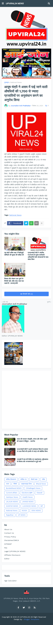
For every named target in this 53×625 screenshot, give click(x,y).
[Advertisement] (26, 399)
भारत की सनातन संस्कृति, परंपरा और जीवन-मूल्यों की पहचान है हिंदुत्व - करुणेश (32, 440)
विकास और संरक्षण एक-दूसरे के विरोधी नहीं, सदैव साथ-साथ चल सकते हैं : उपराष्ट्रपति (14, 281)
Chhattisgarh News (33, 488)
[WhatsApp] (31, 223)
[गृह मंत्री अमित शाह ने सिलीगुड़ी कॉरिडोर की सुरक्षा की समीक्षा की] (14, 243)
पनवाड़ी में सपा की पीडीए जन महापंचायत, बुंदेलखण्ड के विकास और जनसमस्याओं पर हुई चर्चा (32, 460)
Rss (5, 548)
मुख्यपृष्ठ (6, 82)
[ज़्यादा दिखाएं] (41, 223)
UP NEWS (21, 515)
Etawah (39, 493)
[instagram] (29, 607)
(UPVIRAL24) (25, 617)
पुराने (48, 302)
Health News (28, 497)
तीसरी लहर (34, 479)
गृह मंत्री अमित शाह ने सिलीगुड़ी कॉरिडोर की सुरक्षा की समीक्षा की (14, 254)
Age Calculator (10, 581)
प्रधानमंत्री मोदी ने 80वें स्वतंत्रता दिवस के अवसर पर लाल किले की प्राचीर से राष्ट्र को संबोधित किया (32, 450)
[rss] (35, 607)
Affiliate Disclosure (12, 555)
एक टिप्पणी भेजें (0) (26, 294)
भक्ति (43, 479)
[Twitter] (26, 223)
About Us (8, 529)
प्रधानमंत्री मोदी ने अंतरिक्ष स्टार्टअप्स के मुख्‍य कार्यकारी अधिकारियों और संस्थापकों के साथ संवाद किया (38, 256)
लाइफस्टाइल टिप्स (26, 484)
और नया (5, 302)
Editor (6, 559)
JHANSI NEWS (27, 502)
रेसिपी (15, 484)
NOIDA (24, 510)
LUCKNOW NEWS (29, 506)
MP (42, 506)
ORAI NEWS (36, 510)
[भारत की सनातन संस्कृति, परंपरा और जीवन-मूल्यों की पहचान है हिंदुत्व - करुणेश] (9, 441)
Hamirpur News (12, 497)
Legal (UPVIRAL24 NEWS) (14, 551)
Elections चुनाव (27, 493)
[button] (3, 3)
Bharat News (41, 484)
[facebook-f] (18, 607)
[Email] (36, 223)
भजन (7, 484)
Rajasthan (10, 515)
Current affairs (11, 493)
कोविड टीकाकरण (11, 479)
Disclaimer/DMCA (11, 540)
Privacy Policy (10, 537)
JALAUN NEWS (12, 502)
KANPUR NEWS (12, 506)
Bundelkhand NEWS (13, 488)
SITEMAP (8, 544)
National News (16, 82)
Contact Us (9, 533)
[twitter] (24, 607)
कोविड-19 (23, 479)
